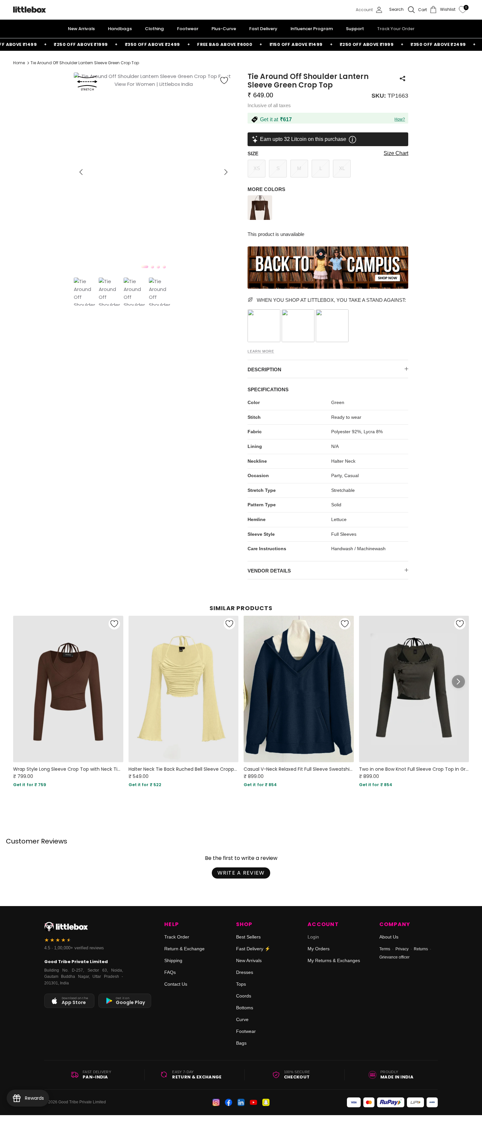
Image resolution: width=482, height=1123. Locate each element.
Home (19, 63)
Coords (243, 995)
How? (399, 119)
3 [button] (158, 266)
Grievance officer (394, 957)
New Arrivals (249, 960)
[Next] (226, 172)
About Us (388, 936)
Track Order (176, 936)
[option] (153, 172)
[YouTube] (253, 1102)
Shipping (173, 960)
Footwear (246, 1031)
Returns (421, 949)
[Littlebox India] (29, 10)
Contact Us (175, 984)
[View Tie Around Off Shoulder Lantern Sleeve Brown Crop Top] (261, 218)
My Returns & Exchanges (334, 960)
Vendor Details (269, 570)
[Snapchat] (266, 1102)
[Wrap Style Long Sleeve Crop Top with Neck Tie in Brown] (68, 689)
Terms (384, 949)
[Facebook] (228, 1102)
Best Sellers (248, 936)
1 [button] (144, 266)
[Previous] (81, 172)
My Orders (319, 948)
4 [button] (164, 266)
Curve (242, 1019)
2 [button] (152, 266)
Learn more (261, 351)
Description (264, 369)
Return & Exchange (184, 948)
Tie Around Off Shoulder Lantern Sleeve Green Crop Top (84, 63)
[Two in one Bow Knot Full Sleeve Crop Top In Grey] (414, 689)
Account (323, 924)
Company (395, 924)
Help (171, 924)
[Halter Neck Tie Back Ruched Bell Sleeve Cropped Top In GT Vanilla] (184, 689)
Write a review (241, 873)
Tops (241, 984)
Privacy (402, 949)
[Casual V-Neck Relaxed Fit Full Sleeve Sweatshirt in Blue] (299, 689)
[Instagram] (216, 1102)
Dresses (244, 972)
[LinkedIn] (241, 1102)
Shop (244, 924)
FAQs (170, 972)
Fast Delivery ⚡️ (253, 948)
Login (313, 936)
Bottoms (244, 1007)
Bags (241, 1043)
